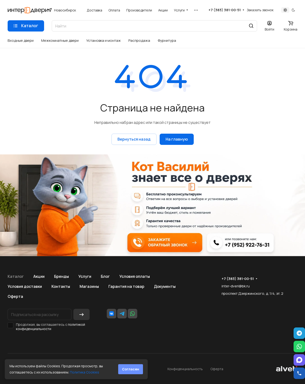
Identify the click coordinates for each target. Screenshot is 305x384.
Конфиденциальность (185, 369)
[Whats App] (132, 313)
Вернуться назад (134, 139)
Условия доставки (25, 286)
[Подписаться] (81, 314)
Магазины (89, 286)
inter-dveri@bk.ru (236, 286)
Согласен (130, 369)
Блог (105, 276)
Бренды (61, 276)
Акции (39, 276)
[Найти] (251, 26)
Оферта (15, 296)
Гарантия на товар (126, 286)
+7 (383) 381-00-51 (224, 10)
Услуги (84, 276)
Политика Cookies (84, 372)
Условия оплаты (134, 276)
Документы (165, 286)
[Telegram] (122, 313)
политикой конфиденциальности (50, 326)
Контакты (60, 286)
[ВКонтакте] (111, 313)
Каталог (16, 276)
